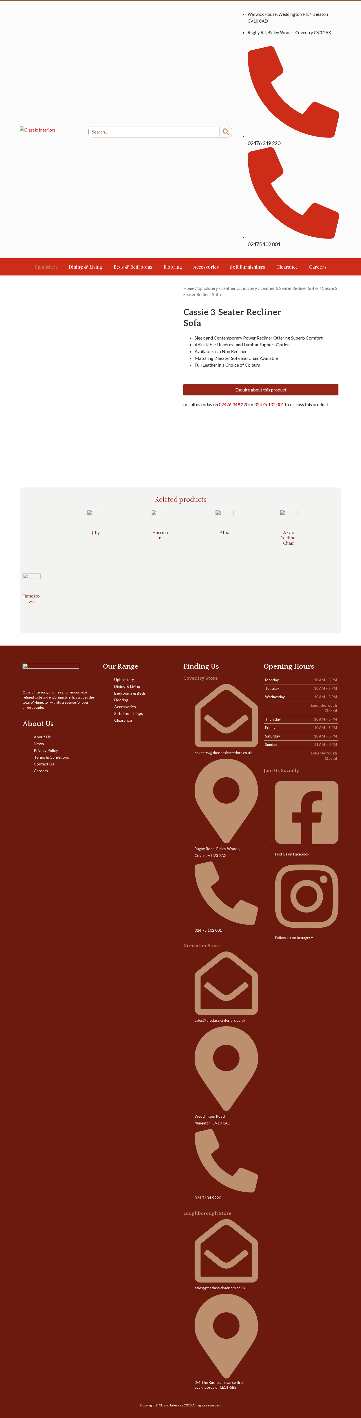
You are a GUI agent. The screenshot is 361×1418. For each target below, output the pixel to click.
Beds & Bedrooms (133, 267)
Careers (318, 267)
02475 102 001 (269, 404)
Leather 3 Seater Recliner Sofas (289, 288)
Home (188, 288)
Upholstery (46, 267)
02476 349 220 (233, 404)
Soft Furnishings (247, 267)
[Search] (226, 131)
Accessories (206, 267)
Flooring (173, 267)
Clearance (287, 267)
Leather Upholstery (239, 288)
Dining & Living (85, 267)
